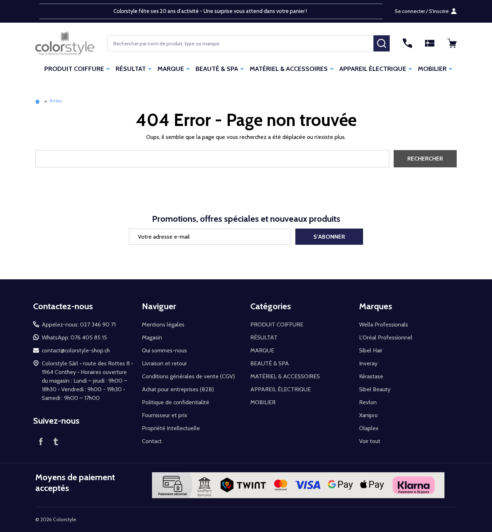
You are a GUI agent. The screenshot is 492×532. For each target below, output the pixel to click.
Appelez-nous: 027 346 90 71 (79, 324)
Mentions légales (163, 324)
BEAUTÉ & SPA (217, 69)
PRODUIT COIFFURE (74, 69)
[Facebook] (40, 441)
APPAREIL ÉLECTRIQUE (372, 69)
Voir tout (369, 441)
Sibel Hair (371, 350)
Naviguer (159, 306)
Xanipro (368, 415)
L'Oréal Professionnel (385, 337)
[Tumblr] (55, 441)
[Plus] (108, 68)
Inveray (368, 363)
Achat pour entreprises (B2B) (178, 389)
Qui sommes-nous (164, 350)
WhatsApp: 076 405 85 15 (74, 337)
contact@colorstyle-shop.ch (76, 350)
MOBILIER (432, 69)
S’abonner (329, 236)
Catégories (270, 306)
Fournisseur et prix (164, 415)
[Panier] (452, 43)
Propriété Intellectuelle (171, 428)
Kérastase (371, 376)
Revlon (368, 402)
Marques (375, 306)
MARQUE (170, 69)
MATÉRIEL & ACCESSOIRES (289, 69)
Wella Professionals (383, 324)
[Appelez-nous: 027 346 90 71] (407, 43)
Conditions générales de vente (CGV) (188, 376)
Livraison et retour (164, 363)
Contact (152, 441)
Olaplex (369, 428)
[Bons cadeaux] (429, 43)
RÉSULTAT (131, 69)
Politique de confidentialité (175, 402)
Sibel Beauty (374, 389)
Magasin (152, 337)
